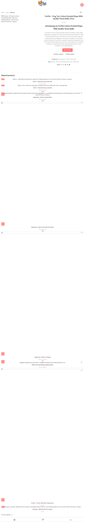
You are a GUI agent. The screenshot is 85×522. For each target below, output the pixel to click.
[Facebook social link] (61, 65)
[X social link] (63, 65)
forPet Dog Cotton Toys (66, 61)
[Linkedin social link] (67, 65)
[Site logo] (42, 4)
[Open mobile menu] (2, 5)
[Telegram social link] (69, 65)
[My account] (82, 5)
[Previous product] (79, 12)
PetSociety (73, 59)
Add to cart (67, 50)
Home (2, 12)
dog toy (53, 61)
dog (7, 12)
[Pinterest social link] (65, 65)
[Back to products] (81, 12)
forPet (67, 59)
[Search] (78, 5)
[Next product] (83, 12)
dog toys (12, 12)
